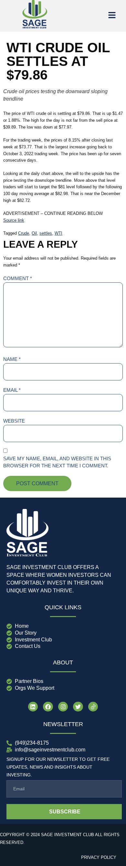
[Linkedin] (33, 707)
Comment (17, 278)
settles (45, 233)
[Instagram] (63, 707)
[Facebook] (48, 707)
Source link (13, 220)
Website (14, 421)
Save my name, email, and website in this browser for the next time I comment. (57, 462)
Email (12, 390)
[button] (111, 16)
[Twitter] (78, 707)
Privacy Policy (98, 857)
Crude (23, 233)
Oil (34, 233)
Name (12, 359)
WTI (58, 233)
